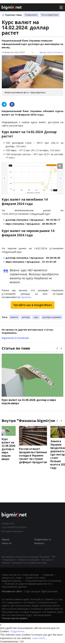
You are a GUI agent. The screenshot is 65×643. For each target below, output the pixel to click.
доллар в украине (51, 317)
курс (36, 317)
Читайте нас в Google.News (32, 305)
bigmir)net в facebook (15, 338)
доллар (26, 317)
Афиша (6, 539)
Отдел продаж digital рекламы (41, 591)
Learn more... (39, 638)
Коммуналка (31, 14)
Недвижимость (42, 539)
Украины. (26, 297)
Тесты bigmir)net (49, 14)
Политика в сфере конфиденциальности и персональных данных (27, 585)
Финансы (39, 543)
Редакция (48, 574)
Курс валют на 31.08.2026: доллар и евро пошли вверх (29, 401)
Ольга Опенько (55, 52)
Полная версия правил (14, 618)
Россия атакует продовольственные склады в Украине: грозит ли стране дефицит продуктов (33, 455)
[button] (4, 178)
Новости (7, 543)
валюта (14, 317)
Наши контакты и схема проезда (20, 574)
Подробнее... (18, 631)
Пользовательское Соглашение (43, 580)
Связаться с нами (12, 577)
